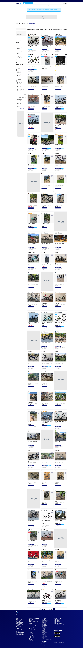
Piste (19, 86)
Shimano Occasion (44, 636)
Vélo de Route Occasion (32, 626)
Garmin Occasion (44, 626)
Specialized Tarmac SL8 (45, 642)
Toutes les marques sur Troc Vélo (46, 639)
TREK (19, 48)
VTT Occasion (30, 628)
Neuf (19, 100)
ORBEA (19, 57)
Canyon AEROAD (44, 645)
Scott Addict (43, 644)
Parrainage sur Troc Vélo (57, 618)
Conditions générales (18, 620)
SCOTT (19, 51)
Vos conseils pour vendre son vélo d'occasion (59, 626)
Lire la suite (65, 29)
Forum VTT (56, 622)
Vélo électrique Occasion (32, 629)
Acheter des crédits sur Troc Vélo (33, 621)
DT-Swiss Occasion (44, 625)
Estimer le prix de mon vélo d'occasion (34, 618)
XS (18, 75)
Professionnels (20, 38)
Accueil (17, 23)
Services (65, 5)
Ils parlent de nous (18, 626)
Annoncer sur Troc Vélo (19, 637)
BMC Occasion (43, 619)
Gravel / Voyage (20, 89)
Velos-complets (22, 23)
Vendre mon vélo (31, 619)
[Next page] (54, 609)
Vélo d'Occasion (31, 624)
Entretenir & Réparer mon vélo (20, 634)
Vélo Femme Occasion (32, 635)
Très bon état (20, 103)
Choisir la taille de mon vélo (19, 633)
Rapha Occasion (44, 633)
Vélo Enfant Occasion (31, 634)
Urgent (19, 40)
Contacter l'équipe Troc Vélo (19, 624)
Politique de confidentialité (19, 622)
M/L (19, 74)
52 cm (19, 76)
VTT (18, 85)
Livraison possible (21, 97)
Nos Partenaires (18, 638)
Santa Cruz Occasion (44, 634)
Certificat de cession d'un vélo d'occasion (21, 639)
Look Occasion (44, 629)
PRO (19, 72)
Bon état (20, 104)
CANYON (19, 52)
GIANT (19, 47)
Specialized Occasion (44, 637)
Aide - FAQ (17, 625)
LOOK (19, 56)
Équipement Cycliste (42, 5)
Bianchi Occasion (44, 618)
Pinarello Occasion (44, 632)
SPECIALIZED (20, 45)
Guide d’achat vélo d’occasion (20, 632)
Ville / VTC (19, 87)
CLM (19, 83)
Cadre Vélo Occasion (31, 638)
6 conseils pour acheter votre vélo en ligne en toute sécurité (21, 631)
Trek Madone (43, 643)
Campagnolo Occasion (45, 620)
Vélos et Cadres (18, 5)
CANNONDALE (20, 55)
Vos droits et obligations (19, 623)
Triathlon (19, 82)
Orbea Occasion (44, 631)
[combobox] (21, 34)
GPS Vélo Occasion (31, 639)
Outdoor (60, 5)
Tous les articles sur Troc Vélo (20, 629)
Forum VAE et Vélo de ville (58, 623)
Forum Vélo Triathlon (57, 621)
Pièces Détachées (26, 5)
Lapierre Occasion (44, 628)
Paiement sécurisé (31, 620)
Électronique (50, 5)
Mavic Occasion (44, 630)
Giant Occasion (44, 627)
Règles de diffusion (18, 621)
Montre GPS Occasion (32, 633)
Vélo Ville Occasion (31, 632)
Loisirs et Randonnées (21, 92)
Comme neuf (20, 102)
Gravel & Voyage (47, 0)
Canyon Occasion (44, 622)
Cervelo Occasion (44, 623)
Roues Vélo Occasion (31, 636)
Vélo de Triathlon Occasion (32, 627)
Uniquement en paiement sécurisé (21, 95)
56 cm (19, 71)
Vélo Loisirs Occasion (31, 631)
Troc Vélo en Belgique (57, 619)
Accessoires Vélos (34, 5)
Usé (18, 106)
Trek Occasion (43, 638)
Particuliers (20, 37)
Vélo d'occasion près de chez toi (33, 625)
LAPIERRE (20, 49)
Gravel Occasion (31, 630)
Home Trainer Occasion (32, 640)
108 (51, 609)
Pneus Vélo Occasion (31, 637)
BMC (19, 53)
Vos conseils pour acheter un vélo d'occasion (59, 625)
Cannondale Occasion (44, 621)
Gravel (19, 90)
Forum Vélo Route (56, 620)
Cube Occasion (44, 624)
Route (27, 23)
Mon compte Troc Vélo (19, 619)
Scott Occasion (44, 635)
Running (56, 5)
